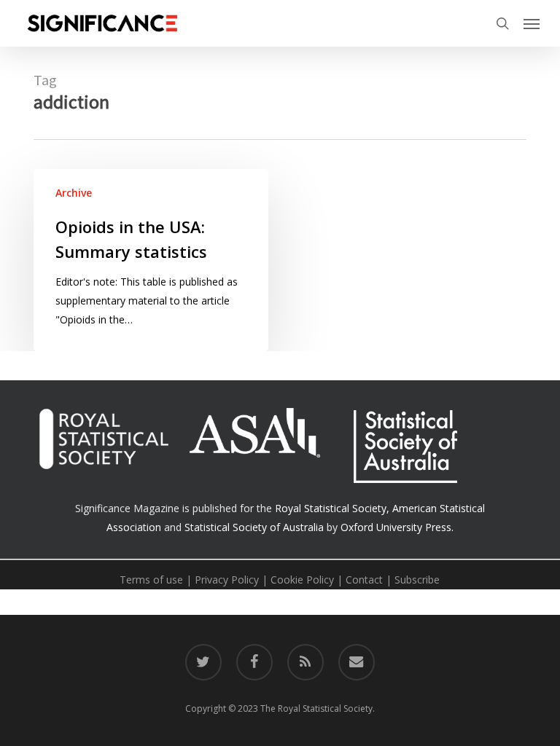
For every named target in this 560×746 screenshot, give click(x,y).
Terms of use (151, 579)
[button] (532, 23)
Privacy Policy (227, 579)
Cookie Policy (302, 579)
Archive (73, 193)
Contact (364, 579)
